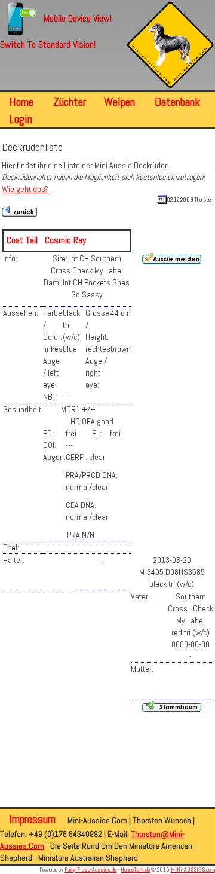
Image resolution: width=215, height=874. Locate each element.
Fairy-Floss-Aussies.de (90, 869)
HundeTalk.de (135, 869)
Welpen (119, 101)
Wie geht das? (25, 189)
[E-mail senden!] (103, 560)
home (21, 101)
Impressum (34, 819)
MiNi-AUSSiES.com (193, 869)
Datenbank (177, 101)
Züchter (69, 101)
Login (20, 119)
